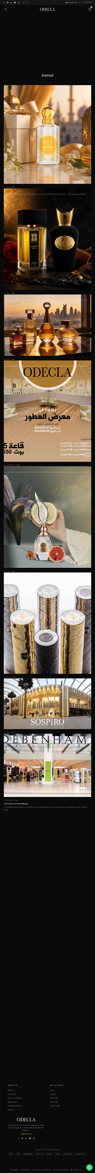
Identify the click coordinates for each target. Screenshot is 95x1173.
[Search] (5, 9)
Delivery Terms (12, 1102)
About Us (77, 1170)
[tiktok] (19, 2)
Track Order (62, 1170)
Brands (26, 1170)
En (27, 2)
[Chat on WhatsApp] (89, 1167)
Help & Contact (55, 1106)
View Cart (53, 1094)
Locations (11, 1110)
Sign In (52, 1090)
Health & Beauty (43, 1170)
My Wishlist (54, 1098)
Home (15, 1170)
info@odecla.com (26, 1134)
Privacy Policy (12, 1094)
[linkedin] (11, 2)
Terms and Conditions (15, 1098)
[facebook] (4, 2)
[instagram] (7, 2)
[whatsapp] (15, 2)
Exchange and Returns (15, 1106)
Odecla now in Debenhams (16, 803)
